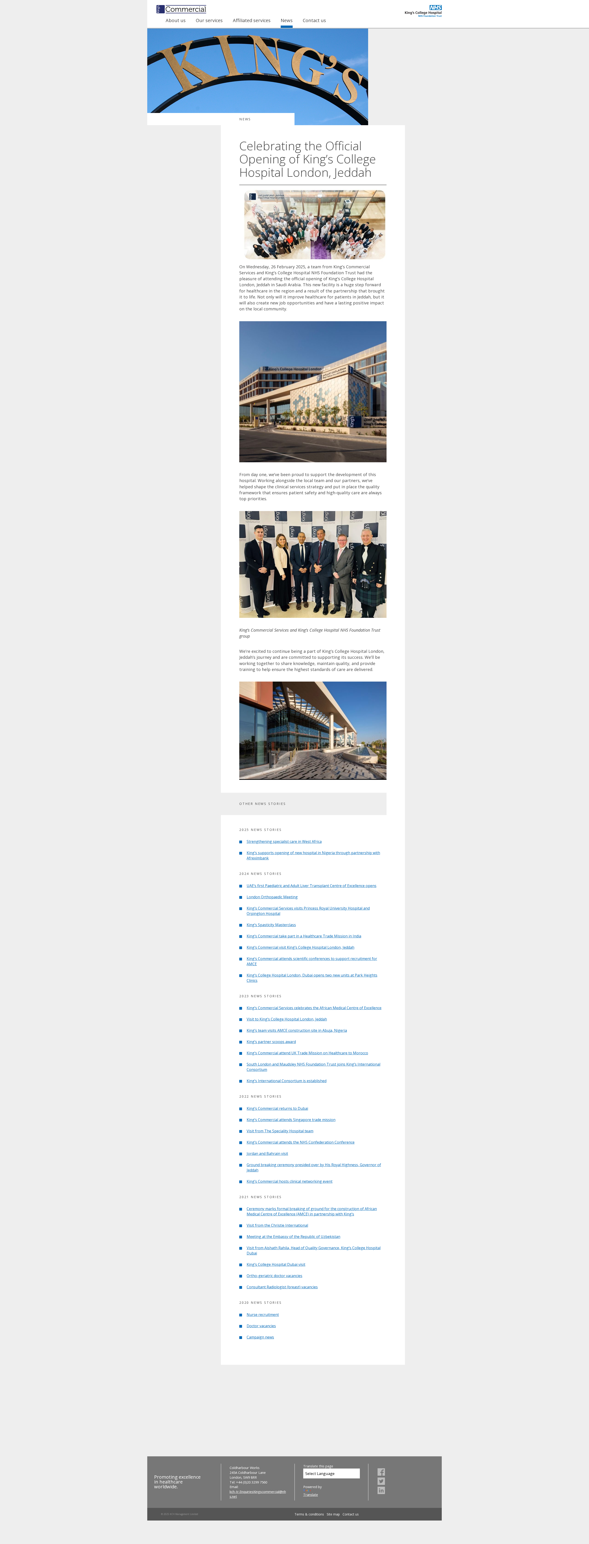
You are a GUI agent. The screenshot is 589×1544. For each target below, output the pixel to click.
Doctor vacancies (261, 1325)
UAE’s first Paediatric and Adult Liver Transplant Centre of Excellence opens (311, 885)
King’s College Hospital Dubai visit (276, 1264)
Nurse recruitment (263, 1314)
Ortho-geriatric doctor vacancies (274, 1275)
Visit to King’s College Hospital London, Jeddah (287, 1019)
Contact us (314, 20)
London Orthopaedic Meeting (272, 896)
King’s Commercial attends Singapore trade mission (291, 1119)
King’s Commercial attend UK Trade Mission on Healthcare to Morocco (307, 1052)
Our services (209, 20)
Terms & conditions (309, 1514)
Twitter (381, 1481)
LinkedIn (381, 1490)
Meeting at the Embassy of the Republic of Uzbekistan (293, 1236)
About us (176, 20)
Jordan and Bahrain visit (267, 1153)
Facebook (381, 1472)
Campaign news (260, 1337)
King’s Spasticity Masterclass (271, 924)
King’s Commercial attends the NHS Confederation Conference (301, 1142)
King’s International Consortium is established (286, 1080)
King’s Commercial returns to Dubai (277, 1108)
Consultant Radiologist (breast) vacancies (282, 1287)
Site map (333, 1514)
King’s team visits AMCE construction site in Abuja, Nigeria (297, 1030)
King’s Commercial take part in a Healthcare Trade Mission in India (304, 936)
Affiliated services (252, 20)
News (287, 20)
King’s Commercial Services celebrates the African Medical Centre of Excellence (314, 1007)
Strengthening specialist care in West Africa (284, 841)
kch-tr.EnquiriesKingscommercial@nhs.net (258, 1494)
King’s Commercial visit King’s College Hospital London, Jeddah (300, 947)
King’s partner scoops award (271, 1041)
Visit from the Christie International (277, 1225)
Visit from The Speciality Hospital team (280, 1130)
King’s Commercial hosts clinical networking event (289, 1181)
